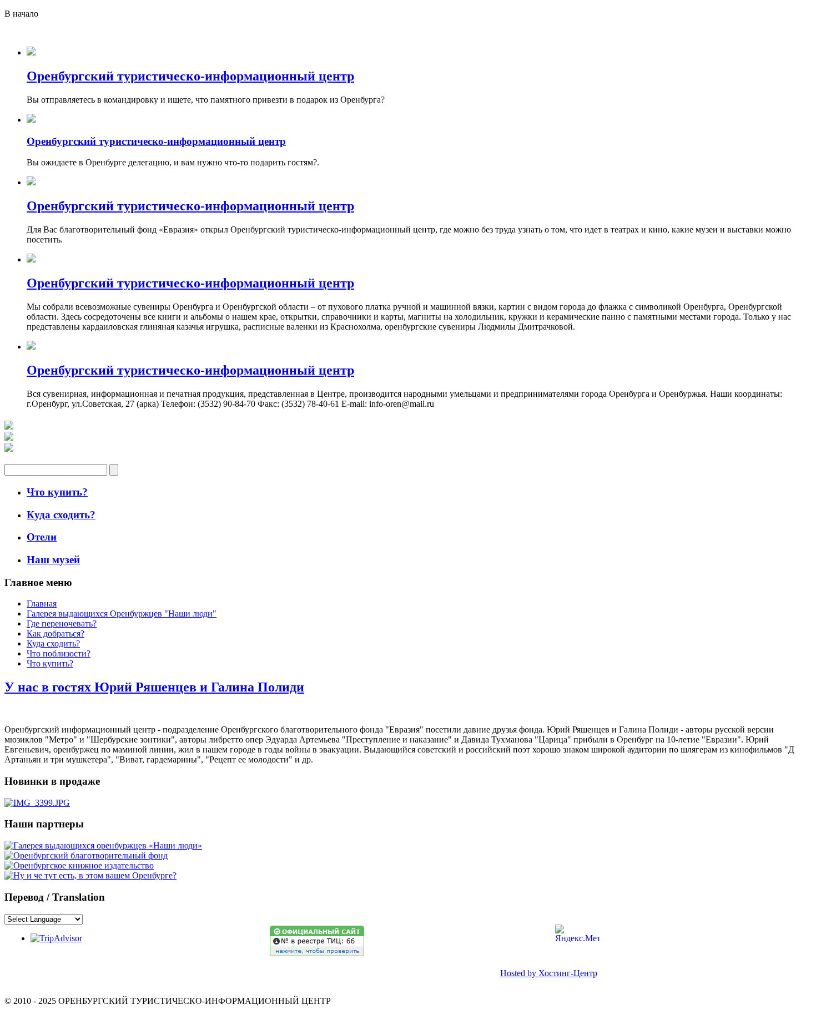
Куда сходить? (53, 643)
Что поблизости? (58, 653)
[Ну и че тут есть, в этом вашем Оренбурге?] (90, 875)
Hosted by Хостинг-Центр (548, 973)
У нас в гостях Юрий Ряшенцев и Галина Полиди (154, 687)
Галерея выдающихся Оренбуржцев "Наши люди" (121, 613)
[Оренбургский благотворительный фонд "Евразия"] (86, 855)
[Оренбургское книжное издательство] (79, 865)
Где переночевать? (62, 623)
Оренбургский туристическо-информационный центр (190, 76)
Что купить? (50, 663)
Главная (42, 603)
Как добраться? (55, 633)
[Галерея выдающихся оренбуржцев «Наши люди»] (103, 845)
